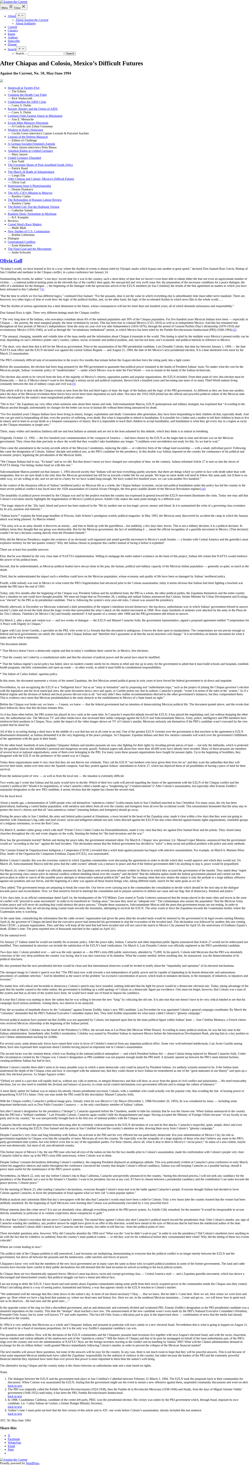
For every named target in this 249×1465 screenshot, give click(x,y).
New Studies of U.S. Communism (29, 231)
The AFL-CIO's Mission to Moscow (30, 192)
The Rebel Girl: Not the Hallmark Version (33, 206)
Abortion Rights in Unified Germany (30, 150)
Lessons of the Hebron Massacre (28, 136)
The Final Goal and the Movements (29, 248)
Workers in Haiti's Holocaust (25, 129)
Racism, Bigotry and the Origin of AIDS (33, 108)
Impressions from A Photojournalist (29, 185)
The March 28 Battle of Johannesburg (31, 171)
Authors (13, 37)
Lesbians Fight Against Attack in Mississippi (35, 115)
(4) (203, 488)
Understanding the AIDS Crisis (27, 101)
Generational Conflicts (21, 241)
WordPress (32, 1463)
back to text (15, 1385)
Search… (21, 53)
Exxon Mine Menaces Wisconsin (28, 122)
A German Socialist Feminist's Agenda (31, 143)
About (12, 16)
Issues (11, 34)
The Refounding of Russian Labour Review (35, 199)
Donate (12, 44)
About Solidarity (26, 23)
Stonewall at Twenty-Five (23, 87)
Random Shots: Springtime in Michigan (32, 213)
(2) (234, 329)
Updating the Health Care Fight (27, 94)
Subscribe (14, 41)
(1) (42, 289)
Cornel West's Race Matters (25, 224)
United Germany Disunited (24, 157)
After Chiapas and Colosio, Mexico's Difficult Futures (41, 178)
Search (12, 49)
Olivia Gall (11, 260)
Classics (13, 30)
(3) (73, 383)
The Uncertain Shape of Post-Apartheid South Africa (40, 164)
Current (12, 27)
